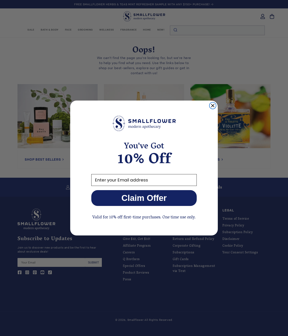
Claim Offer (144, 198)
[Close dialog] (212, 105)
